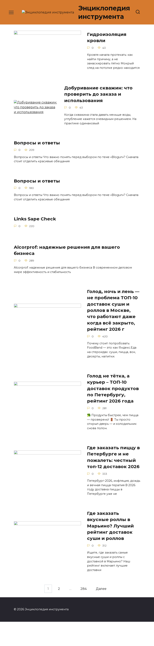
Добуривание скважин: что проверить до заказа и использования (98, 94)
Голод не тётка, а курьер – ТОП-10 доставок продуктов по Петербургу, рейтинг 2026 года (113, 388)
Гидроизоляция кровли (106, 37)
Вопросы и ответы (37, 143)
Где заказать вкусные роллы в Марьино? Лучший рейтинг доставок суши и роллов (110, 525)
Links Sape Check (35, 219)
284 (83, 589)
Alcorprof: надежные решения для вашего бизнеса (67, 250)
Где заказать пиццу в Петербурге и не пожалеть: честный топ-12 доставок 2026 (113, 457)
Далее (101, 589)
